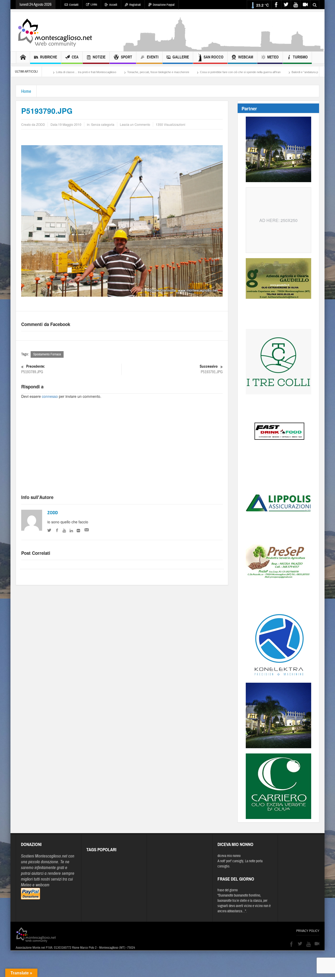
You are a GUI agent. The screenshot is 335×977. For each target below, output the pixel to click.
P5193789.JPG (33, 369)
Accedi (113, 5)
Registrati (135, 5)
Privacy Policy (307, 931)
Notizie (99, 57)
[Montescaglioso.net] (55, 31)
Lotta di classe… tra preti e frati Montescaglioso (49, 72)
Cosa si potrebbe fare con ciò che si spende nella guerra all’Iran (203, 72)
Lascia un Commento (135, 124)
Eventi (152, 57)
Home (26, 91)
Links (94, 4)
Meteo (273, 57)
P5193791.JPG (211, 369)
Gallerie (180, 57)
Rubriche (48, 57)
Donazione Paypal (164, 5)
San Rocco (214, 57)
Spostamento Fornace (47, 354)
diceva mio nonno (229, 856)
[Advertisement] (224, 48)
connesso (50, 396)
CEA (75, 57)
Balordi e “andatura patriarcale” (274, 72)
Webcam (245, 57)
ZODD (52, 512)
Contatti (74, 5)
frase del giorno (227, 890)
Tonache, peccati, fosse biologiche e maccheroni (121, 72)
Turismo (300, 57)
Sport (126, 57)
